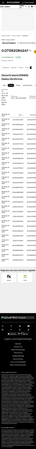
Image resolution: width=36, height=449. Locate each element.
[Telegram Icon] (13, 330)
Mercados (14, 67)
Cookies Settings (18, 356)
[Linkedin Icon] (22, 326)
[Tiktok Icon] (31, 330)
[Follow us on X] (26, 6)
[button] (3, 2)
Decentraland (16, 36)
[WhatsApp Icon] (22, 330)
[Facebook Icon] (13, 326)
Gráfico (21, 67)
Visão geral (5, 67)
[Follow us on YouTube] (32, 6)
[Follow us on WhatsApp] (29, 6)
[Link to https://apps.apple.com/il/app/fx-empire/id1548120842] (12, 334)
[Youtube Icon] (31, 326)
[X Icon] (5, 326)
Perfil (27, 67)
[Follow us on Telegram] (35, 6)
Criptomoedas (5, 36)
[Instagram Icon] (5, 330)
